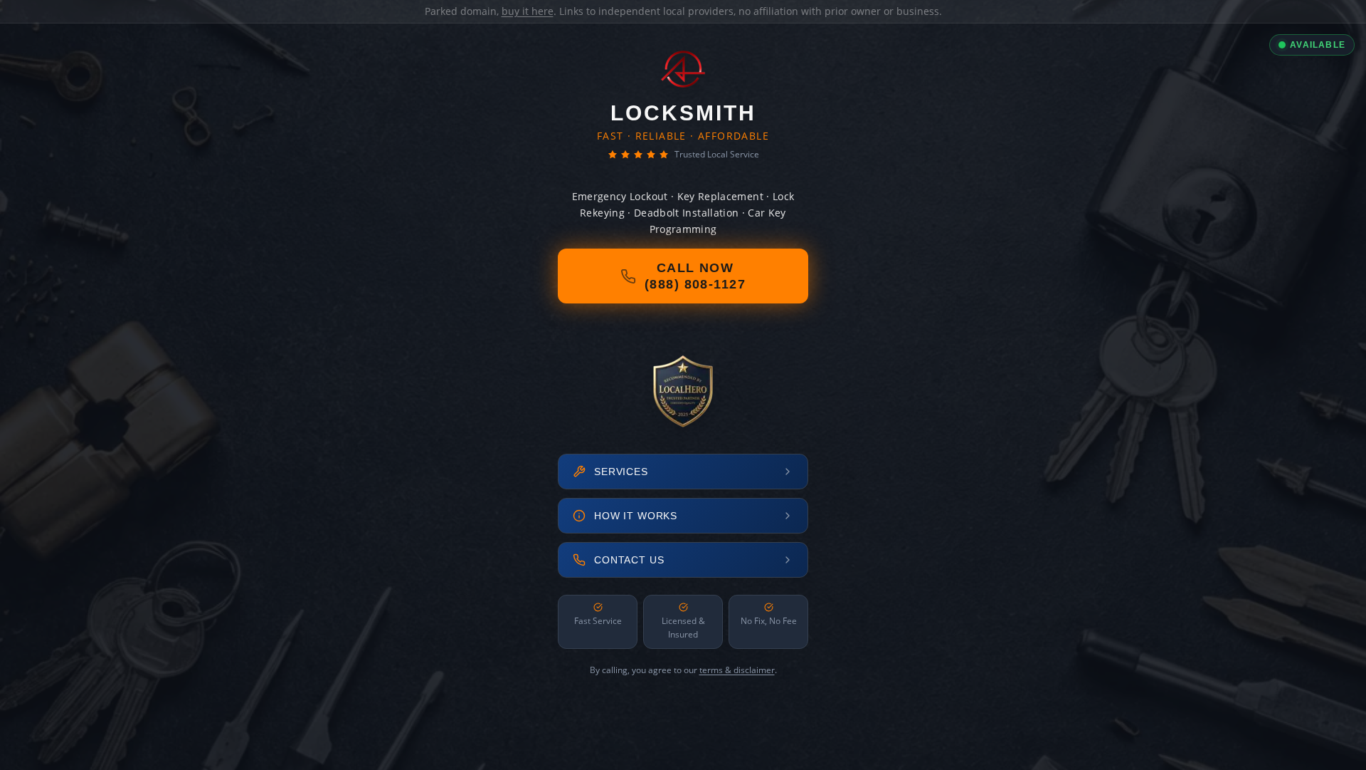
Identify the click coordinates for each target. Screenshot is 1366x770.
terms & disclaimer (737, 670)
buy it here (528, 11)
